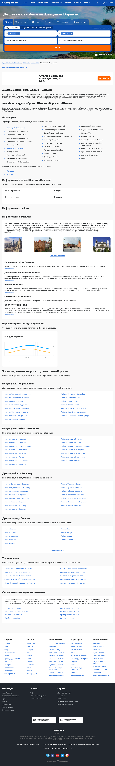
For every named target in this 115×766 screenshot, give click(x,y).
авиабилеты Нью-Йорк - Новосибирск (19, 579)
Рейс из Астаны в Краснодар (16, 460)
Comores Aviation (100, 656)
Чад (6, 650)
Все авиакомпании (100, 675)
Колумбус (30, 665)
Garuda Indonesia (100, 669)
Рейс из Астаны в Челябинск (16, 453)
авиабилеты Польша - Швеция (72, 572)
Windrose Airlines (99, 667)
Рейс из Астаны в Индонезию (73, 457)
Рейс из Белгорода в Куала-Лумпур (75, 415)
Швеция (26, 63)
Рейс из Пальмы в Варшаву (15, 495)
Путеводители (8, 710)
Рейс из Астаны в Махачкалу (16, 464)
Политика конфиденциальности (54, 744)
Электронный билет (12, 615)
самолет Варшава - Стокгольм (72, 583)
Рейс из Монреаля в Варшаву (16, 491)
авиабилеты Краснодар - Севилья (18, 568)
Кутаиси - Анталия (56, 656)
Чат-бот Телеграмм (38, 696)
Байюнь (74, 672)
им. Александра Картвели (77, 669)
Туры (4, 698)
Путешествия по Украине (68, 701)
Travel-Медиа (7, 707)
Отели (4, 701)
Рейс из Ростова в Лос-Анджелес (17, 394)
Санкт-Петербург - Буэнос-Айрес (17, 572)
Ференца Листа (77, 647)
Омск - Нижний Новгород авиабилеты (19, 583)
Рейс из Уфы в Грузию (70, 401)
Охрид (29, 656)
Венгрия (7, 665)
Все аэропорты (77, 675)
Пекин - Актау (54, 650)
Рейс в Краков (10, 539)
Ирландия (8, 671)
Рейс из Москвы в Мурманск (15, 415)
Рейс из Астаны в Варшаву (15, 509)
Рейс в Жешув (66, 532)
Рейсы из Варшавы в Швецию (13, 67)
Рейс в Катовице (11, 536)
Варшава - (53, 647)
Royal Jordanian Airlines (99, 662)
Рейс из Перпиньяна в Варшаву (73, 502)
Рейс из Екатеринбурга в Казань (17, 397)
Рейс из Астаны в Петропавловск (17, 446)
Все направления (55, 675)
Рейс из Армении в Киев (71, 397)
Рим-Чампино (76, 644)
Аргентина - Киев (56, 662)
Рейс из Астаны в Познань (71, 439)
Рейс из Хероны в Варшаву (15, 502)
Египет (7, 644)
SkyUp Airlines (98, 659)
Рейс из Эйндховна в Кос (71, 405)
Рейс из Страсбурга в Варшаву (73, 498)
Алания (30, 662)
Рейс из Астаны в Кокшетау (15, 450)
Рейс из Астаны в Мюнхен (15, 442)
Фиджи (7, 656)
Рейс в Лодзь (9, 543)
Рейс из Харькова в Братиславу (73, 408)
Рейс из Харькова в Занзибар (73, 394)
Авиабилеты (7, 693)
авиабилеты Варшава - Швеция (73, 579)
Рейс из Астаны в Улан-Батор (73, 453)
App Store (61, 696)
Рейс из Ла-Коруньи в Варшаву (17, 498)
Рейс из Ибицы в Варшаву (71, 491)
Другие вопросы (67, 618)
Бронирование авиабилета (15, 611)
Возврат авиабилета (69, 611)
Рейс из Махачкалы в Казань (16, 412)
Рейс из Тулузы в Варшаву (71, 487)
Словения (8, 662)
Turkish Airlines (98, 647)
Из (7, 33)
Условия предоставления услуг (28, 744)
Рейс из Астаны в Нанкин (71, 442)
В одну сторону (27, 28)
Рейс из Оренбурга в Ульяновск (73, 412)
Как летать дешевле (12, 608)
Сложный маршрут (43, 28)
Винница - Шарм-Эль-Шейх (56, 669)
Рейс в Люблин (67, 529)
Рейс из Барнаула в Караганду (16, 408)
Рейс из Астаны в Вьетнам (71, 460)
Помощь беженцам (65, 704)
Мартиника (9, 668)
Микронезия (9, 653)
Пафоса (74, 662)
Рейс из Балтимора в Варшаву (16, 484)
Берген (73, 665)
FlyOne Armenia (99, 653)
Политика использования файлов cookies (83, 744)
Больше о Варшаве (57, 255)
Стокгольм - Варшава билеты (72, 576)
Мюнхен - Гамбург (56, 659)
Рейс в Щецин (66, 536)
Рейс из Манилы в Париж (14, 419)
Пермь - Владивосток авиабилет (73, 568)
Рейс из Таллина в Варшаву (72, 484)
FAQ (31, 693)
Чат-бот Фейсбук (37, 698)
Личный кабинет (64, 693)
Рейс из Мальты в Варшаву (15, 505)
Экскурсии (6, 704)
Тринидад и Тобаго (12, 659)
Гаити (6, 647)
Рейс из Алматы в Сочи (13, 401)
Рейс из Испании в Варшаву (72, 495)
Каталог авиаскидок (10, 696)
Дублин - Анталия (56, 665)
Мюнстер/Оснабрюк (79, 659)
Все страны (9, 673)
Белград (30, 650)
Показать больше (57, 550)
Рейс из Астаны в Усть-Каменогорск (75, 446)
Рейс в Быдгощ (10, 529)
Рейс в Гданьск (10, 532)
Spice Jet (96, 650)
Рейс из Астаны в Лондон (14, 457)
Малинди (30, 647)
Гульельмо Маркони (78, 650)
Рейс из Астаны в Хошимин (15, 439)
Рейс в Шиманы (67, 539)
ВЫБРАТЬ (104, 78)
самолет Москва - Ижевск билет (17, 576)
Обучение (62, 698)
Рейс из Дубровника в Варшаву (17, 487)
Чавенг (29, 671)
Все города (31, 673)
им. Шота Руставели (79, 656)
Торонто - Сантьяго (56, 672)
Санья (29, 653)
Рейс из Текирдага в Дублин (15, 405)
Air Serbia (96, 644)
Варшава (35, 63)
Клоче (73, 653)
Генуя (29, 659)
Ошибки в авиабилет (13, 618)
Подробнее (9, 268)
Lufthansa (97, 672)
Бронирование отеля (69, 615)
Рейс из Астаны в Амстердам (72, 450)
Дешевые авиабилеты (11, 63)
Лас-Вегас (31, 644)
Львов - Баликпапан (57, 644)
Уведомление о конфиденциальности (57, 748)
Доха (29, 668)
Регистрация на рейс (69, 608)
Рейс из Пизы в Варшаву (71, 505)
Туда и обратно (12, 28)
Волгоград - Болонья (57, 653)
